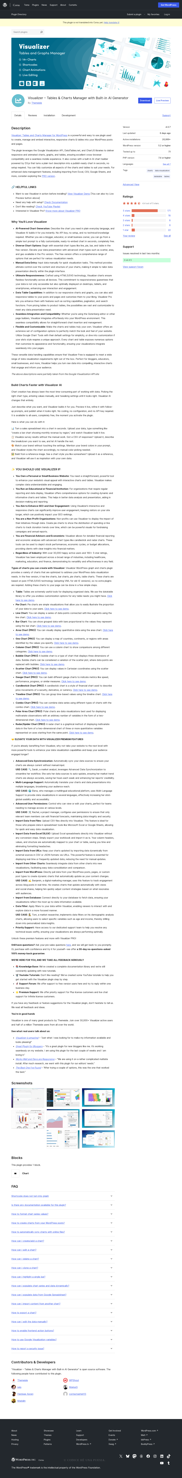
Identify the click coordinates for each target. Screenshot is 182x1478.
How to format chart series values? (29, 1214)
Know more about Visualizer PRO (63, 210)
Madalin (21, 1400)
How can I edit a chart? (23, 1250)
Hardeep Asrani (25, 1394)
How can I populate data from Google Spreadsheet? (38, 1294)
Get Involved (115, 1430)
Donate (113, 1439)
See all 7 (167, 164)
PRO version (48, 176)
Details (17, 115)
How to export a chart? (23, 1312)
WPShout (74, 1380)
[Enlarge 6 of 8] (111, 1092)
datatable (158, 176)
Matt (144, 1435)
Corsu (41, 1460)
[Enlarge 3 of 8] (75, 1092)
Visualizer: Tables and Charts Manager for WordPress (39, 135)
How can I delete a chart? (25, 1259)
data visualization (162, 170)
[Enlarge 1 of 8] (40, 1092)
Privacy (14, 1444)
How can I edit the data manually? (29, 1321)
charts (150, 170)
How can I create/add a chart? (27, 1241)
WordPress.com (149, 1430)
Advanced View (131, 184)
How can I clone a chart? (24, 1267)
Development (69, 115)
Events (112, 1435)
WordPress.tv (83, 1444)
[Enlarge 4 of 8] (75, 1113)
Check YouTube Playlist (48, 206)
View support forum (133, 266)
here (68, 944)
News (14, 1435)
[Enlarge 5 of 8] (75, 1134)
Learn (78, 1430)
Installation (49, 115)
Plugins (47, 1439)
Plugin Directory (18, 14)
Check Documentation (56, 202)
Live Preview (162, 100)
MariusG (73, 1387)
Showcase (49, 1430)
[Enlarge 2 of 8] (40, 1114)
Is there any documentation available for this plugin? (38, 1205)
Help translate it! (111, 22)
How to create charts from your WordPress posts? (38, 1223)
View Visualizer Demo (79, 193)
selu (19, 1387)
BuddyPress (148, 1444)
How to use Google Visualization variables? (34, 1339)
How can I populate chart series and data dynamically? (40, 1285)
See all (167, 235)
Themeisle (36, 102)
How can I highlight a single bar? (28, 1276)
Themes (47, 1435)
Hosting (15, 1439)
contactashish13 (77, 1394)
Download (145, 100)
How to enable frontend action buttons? (32, 1330)
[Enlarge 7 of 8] (111, 1113)
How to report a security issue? (27, 1348)
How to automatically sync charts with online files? (38, 1232)
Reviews (32, 115)
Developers (81, 1439)
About (14, 1430)
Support (166, 115)
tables (166, 176)
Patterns (48, 1444)
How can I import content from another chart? (35, 1303)
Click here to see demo (56, 608)
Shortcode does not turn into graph (30, 1196)
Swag (112, 1444)
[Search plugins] (41, 32)
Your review (129, 235)
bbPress (146, 1439)
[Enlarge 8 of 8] (111, 1134)
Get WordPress (168, 5)
